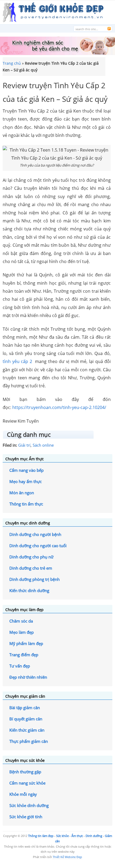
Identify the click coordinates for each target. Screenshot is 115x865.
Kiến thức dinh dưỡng (29, 590)
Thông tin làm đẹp (40, 836)
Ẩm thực (77, 836)
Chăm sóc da (21, 621)
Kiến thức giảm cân (26, 730)
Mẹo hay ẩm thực (25, 481)
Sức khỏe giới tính (25, 816)
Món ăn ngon (21, 492)
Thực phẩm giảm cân (28, 741)
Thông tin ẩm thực (26, 504)
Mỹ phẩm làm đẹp (26, 643)
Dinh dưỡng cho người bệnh (35, 534)
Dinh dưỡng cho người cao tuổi (38, 545)
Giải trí (24, 445)
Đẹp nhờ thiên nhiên (28, 677)
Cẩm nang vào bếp (26, 470)
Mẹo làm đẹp (21, 632)
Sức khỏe (62, 836)
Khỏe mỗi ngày (23, 794)
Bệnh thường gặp (25, 771)
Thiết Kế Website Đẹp (67, 857)
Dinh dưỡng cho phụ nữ (31, 556)
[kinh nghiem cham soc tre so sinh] (57, 53)
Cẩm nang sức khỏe (27, 783)
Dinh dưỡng (94, 836)
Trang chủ (12, 63)
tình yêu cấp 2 (17, 361)
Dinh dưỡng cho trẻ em (30, 568)
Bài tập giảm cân (24, 707)
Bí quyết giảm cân (25, 718)
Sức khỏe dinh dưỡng (29, 805)
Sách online (43, 445)
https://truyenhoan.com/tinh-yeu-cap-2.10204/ (59, 407)
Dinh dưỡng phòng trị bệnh (34, 579)
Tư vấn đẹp (19, 666)
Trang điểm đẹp (23, 654)
